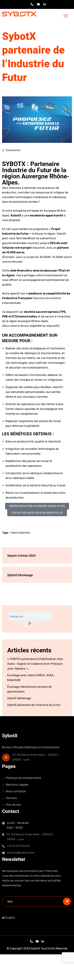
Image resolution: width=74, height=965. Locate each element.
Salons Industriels (20, 532)
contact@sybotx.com (21, 852)
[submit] (67, 901)
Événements (13, 150)
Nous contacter (16, 791)
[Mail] (37, 941)
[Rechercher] (30, 623)
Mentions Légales (17, 784)
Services (11, 798)
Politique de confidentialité (23, 778)
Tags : (5, 532)
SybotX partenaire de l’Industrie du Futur (33, 705)
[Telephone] (31, 941)
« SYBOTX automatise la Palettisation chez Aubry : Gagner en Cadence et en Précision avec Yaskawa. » (35, 663)
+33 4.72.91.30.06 (18, 846)
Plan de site (13, 804)
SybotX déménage (19, 698)
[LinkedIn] (42, 941)
